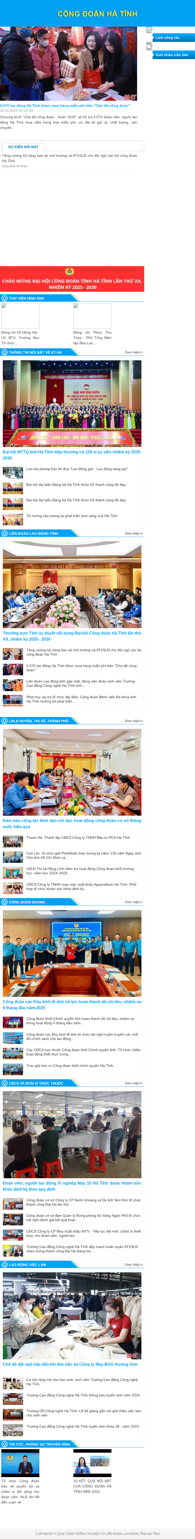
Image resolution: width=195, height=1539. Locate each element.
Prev (12, 711)
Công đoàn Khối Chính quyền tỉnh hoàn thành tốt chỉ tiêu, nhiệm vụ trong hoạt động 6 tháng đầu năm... (80, 1021)
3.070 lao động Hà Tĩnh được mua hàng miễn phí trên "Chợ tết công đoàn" (65, 106)
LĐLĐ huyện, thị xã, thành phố (39, 721)
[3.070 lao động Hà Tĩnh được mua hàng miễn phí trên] (68, 55)
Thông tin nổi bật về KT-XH (35, 352)
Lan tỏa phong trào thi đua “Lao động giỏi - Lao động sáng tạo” (77, 469)
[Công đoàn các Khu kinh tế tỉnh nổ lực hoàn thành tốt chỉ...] (72, 953)
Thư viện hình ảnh (26, 298)
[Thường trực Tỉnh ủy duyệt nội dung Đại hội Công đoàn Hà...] (72, 584)
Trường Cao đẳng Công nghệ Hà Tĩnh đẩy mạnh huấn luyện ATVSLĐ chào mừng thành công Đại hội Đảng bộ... (82, 1249)
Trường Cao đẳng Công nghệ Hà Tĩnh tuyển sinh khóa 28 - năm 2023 (82, 1426)
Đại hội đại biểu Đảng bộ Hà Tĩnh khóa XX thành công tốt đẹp (76, 485)
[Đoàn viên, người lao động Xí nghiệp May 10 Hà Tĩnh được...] (72, 1134)
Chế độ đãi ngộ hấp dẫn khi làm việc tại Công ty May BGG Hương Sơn (70, 1364)
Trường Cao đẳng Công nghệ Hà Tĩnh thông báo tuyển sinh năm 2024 (83, 1395)
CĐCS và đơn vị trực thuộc (36, 1083)
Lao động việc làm (27, 1265)
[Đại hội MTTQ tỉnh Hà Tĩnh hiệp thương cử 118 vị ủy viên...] (72, 403)
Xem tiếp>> (134, 352)
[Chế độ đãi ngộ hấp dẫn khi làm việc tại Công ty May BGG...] (72, 1315)
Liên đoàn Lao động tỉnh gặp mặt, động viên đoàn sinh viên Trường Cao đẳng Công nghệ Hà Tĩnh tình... (80, 683)
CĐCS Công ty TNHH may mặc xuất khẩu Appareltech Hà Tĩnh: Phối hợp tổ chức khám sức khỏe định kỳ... (81, 886)
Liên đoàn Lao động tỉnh (33, 534)
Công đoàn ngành (27, 902)
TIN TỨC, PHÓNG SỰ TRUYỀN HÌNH (39, 1444)
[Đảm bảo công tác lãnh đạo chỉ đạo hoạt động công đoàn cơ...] (72, 772)
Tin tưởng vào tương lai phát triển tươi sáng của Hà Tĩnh (71, 516)
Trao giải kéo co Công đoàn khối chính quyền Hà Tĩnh (69, 1066)
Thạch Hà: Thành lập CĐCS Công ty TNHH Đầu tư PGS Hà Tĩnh (78, 837)
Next (132, 711)
